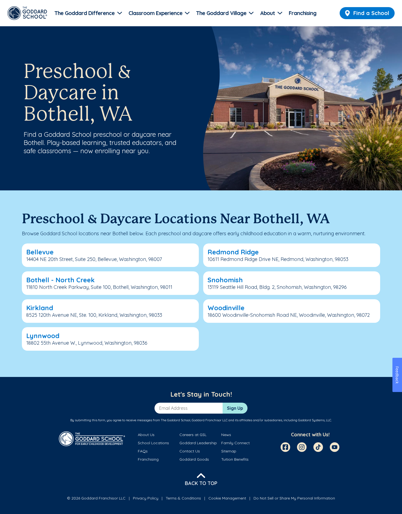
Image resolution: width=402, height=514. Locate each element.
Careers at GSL (192, 434)
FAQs (143, 451)
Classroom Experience (155, 13)
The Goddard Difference (84, 13)
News (226, 434)
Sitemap (228, 451)
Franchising (302, 13)
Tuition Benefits (235, 459)
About (267, 13)
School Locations (153, 442)
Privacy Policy (145, 498)
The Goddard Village (221, 13)
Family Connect (235, 442)
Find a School (371, 13)
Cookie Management (227, 498)
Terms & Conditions (183, 498)
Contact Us (189, 451)
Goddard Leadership (198, 442)
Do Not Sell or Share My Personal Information (294, 498)
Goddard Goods (194, 459)
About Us (146, 434)
